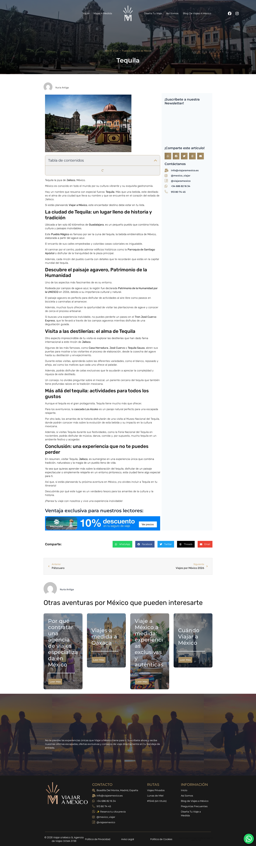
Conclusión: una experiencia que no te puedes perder (83, 35)
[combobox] (179, 9)
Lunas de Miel (155, 704)
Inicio (184, 699)
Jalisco (71, 85)
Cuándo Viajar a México (69, 69)
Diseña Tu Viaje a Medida (191, 722)
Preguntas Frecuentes (194, 715)
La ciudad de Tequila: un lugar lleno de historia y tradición (84, 15)
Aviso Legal (127, 748)
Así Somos (187, 704)
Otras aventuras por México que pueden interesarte (81, 49)
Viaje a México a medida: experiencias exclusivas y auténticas (91, 64)
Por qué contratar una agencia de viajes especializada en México (92, 54)
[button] (155, 5)
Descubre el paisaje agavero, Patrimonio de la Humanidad (85, 20)
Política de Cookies (161, 748)
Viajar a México (78, 110)
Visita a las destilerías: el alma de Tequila (74, 25)
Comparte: (57, 44)
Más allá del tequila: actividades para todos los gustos (82, 30)
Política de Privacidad (97, 748)
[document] (128, 800)
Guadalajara (96, 129)
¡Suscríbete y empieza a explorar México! (75, 74)
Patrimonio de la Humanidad (135, 193)
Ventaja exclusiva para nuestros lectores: (78, 40)
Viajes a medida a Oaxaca (70, 59)
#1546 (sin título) (157, 710)
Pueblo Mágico (60, 139)
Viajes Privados (156, 699)
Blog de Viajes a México (194, 710)
